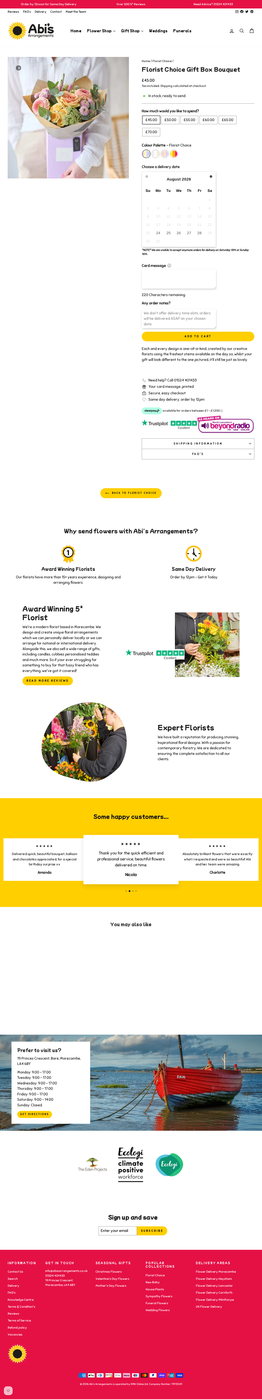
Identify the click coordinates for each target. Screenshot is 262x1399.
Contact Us (15, 1272)
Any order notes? (156, 303)
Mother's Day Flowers (111, 1286)
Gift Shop (130, 30)
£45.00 (151, 120)
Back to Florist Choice (134, 493)
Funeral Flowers (157, 1303)
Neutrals (155, 154)
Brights (174, 154)
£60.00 (208, 120)
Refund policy (17, 1328)
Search (13, 1279)
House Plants (155, 1289)
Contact (56, 12)
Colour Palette (166, 145)
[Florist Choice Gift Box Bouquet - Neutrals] (34, 1012)
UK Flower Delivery (209, 1307)
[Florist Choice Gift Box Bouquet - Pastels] (39, 1012)
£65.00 (227, 120)
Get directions (34, 1114)
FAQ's (27, 12)
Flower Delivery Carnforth (214, 1293)
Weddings (158, 30)
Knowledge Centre (21, 1300)
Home (76, 30)
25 (168, 233)
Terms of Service (19, 1320)
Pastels (165, 154)
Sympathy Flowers (159, 1296)
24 (158, 233)
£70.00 (151, 132)
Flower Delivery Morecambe (216, 1272)
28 (199, 233)
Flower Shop (99, 30)
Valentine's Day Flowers (112, 1279)
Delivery (40, 12)
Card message (154, 265)
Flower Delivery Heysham (214, 1279)
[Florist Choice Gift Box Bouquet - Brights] (45, 1012)
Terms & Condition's (21, 1307)
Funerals (182, 30)
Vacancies (15, 1335)
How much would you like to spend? (170, 111)
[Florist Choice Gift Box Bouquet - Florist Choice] (29, 1012)
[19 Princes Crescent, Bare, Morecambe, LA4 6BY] (131, 1083)
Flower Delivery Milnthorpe (215, 1300)
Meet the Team (76, 12)
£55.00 (189, 120)
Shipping (166, 86)
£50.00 (170, 120)
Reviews (13, 12)
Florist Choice (162, 61)
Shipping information (198, 443)
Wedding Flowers (158, 1310)
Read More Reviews (47, 680)
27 (189, 233)
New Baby (153, 1282)
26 (179, 233)
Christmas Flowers (109, 1272)
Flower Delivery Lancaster (214, 1286)
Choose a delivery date (161, 167)
